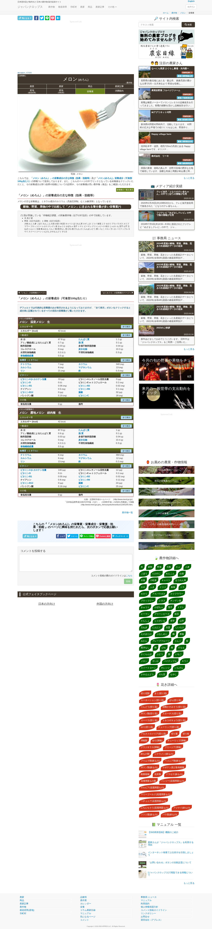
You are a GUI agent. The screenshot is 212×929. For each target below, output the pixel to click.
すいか (155, 661)
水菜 (143, 580)
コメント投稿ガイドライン (154, 910)
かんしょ (145, 620)
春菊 (173, 587)
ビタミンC (84, 395)
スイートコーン (148, 667)
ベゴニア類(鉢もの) (174, 760)
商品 (90, 7)
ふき (152, 587)
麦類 (150, 567)
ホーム (166, 13)
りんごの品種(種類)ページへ (166, 470)
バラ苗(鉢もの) (169, 814)
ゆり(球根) (157, 740)
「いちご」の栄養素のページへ (33, 293)
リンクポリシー (148, 913)
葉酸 (81, 392)
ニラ (182, 587)
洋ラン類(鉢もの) (149, 767)
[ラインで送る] (47, 18)
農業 (32, 86)
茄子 (170, 607)
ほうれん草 (180, 580)
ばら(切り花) (175, 700)
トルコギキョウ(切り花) (174, 720)
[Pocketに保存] (52, 18)
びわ (164, 647)
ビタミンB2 (84, 385)
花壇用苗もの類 (148, 781)
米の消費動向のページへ (166, 546)
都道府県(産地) (27, 910)
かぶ (178, 567)
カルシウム (25, 367)
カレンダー (85, 903)
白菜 (182, 573)
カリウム (83, 364)
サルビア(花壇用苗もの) (152, 787)
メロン (183, 13)
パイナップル (170, 661)
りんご (178, 641)
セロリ (144, 593)
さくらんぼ (146, 654)
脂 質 (81, 342)
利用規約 (145, 903)
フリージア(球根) (173, 747)
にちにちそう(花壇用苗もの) (154, 807)
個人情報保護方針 (149, 907)
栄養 (82, 907)
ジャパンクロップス (30, 6)
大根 (169, 567)
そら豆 (162, 674)
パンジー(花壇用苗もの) (172, 781)
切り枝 (186, 733)
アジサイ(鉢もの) (181, 807)
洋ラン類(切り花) (149, 713)
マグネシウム (85, 367)
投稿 (128, 581)
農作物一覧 (127, 512)
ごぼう (144, 573)
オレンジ (165, 667)
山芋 (182, 620)
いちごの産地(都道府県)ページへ (167, 524)
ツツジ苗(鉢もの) (149, 814)
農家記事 (100, 7)
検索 (189, 24)
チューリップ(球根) (176, 740)
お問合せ (145, 916)
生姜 (168, 627)
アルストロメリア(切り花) (153, 733)
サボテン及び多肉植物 (173, 767)
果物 (182, 634)
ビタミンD (25, 382)
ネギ (143, 587)
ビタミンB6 (84, 389)
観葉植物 (145, 774)
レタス (162, 600)
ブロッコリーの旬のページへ (166, 502)
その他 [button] (111, 7)
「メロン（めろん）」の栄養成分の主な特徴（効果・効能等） (61, 178)
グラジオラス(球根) (150, 747)
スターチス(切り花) (171, 713)
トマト (180, 607)
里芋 (172, 620)
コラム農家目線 (87, 910)
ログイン (191, 7)
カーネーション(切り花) (152, 700)
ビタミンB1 (26, 385)
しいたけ (179, 627)
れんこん (170, 573)
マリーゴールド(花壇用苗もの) (156, 794)
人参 (187, 567)
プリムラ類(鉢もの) (150, 760)
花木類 (157, 774)
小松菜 (153, 580)
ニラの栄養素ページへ (166, 513)
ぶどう (160, 654)
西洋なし (145, 647)
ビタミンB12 (26, 392)
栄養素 (90, 91)
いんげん (179, 667)
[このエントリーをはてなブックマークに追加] (58, 18)
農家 (82, 7)
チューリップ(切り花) (168, 727)
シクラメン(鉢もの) (163, 754)
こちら (129, 575)
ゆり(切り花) (147, 727)
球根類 (144, 740)
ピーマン (145, 614)
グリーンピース (162, 614)
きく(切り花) (160, 693)
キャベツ (166, 580)
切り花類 (145, 693)
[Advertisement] (76, 45)
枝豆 (177, 614)
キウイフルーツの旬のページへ (166, 535)
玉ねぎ (144, 627)
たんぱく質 (84, 339)
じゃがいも (159, 620)
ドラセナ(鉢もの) (174, 774)
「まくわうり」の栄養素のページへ (116, 293)
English (191, 1)
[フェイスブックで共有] (36, 18)
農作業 (83, 900)
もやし (173, 674)
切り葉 (174, 733)
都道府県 (62, 7)
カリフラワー (176, 593)
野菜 (159, 567)
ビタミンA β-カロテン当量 (33, 379)
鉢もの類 (145, 754)
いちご (178, 654)
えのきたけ (146, 634)
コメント (84, 920)
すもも (181, 647)
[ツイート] (42, 18)
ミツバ (162, 587)
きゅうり (145, 607)
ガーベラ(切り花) (149, 720)
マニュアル (85, 913)
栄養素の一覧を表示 (125, 190)
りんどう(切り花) (149, 707)
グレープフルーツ (161, 641)
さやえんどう (147, 674)
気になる (26, 18)
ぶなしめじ (162, 634)
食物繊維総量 (27, 355)
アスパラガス (158, 593)
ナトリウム (25, 364)
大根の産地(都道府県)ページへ (166, 491)
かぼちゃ (158, 607)
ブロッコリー (147, 600)
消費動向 (119, 91)
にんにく (156, 627)
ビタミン (24, 375)
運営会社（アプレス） (151, 920)
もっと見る (189, 178)
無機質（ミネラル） (29, 360)
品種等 (83, 897)
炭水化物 (83, 349)
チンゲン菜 (175, 600)
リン (22, 370)
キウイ (185, 661)
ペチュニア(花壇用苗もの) (153, 801)
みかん (144, 641)
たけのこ (156, 573)
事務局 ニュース (149, 897)
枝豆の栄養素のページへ (166, 481)
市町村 (73, 7)
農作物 (51, 7)
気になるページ (87, 916)
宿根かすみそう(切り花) (174, 707)
